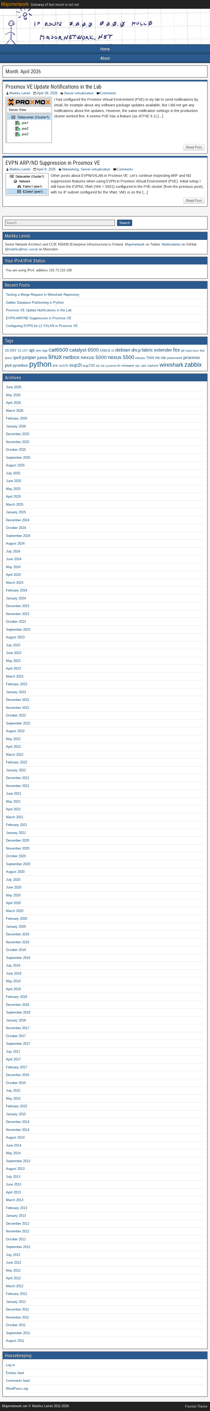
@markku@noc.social (21, 249)
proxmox (191, 357)
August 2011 (15, 1341)
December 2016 (17, 1075)
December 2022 (17, 700)
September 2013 (18, 1161)
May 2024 (13, 567)
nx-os (160, 357)
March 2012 (14, 1286)
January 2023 (16, 692)
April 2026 (13, 403)
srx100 (63, 365)
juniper (29, 357)
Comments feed (17, 1381)
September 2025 (18, 457)
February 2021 (16, 825)
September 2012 (18, 1247)
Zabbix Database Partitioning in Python (35, 302)
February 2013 (16, 1208)
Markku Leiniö (19, 93)
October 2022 (16, 715)
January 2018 (16, 1020)
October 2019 (16, 950)
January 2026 (16, 426)
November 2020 (17, 848)
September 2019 (18, 958)
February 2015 (16, 1106)
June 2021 (13, 793)
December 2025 (17, 434)
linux (55, 356)
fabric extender (157, 350)
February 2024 (16, 590)
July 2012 (13, 1255)
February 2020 (16, 919)
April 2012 (13, 1278)
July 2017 (13, 1052)
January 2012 (16, 1302)
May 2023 (13, 661)
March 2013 (14, 1200)
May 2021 (13, 801)
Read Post (194, 147)
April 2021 (13, 809)
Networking (70, 169)
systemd (111, 365)
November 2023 (17, 614)
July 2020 (13, 880)
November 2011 (17, 1317)
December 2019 (17, 934)
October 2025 (16, 450)
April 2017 (13, 1059)
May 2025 (13, 489)
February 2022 (16, 762)
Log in (10, 1365)
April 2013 (13, 1192)
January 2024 (16, 598)
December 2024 (17, 520)
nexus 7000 (144, 358)
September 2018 (18, 1012)
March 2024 (14, 583)
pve (8, 365)
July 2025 (13, 473)
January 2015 (16, 1114)
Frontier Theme (196, 1406)
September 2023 (18, 629)
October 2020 (16, 856)
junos (42, 357)
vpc (137, 365)
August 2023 (15, 637)
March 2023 (14, 676)
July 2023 (13, 645)
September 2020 (18, 864)
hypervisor (192, 350)
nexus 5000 (94, 357)
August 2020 (15, 872)
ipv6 (17, 357)
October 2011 (16, 1325)
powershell (174, 358)
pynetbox (20, 365)
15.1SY (23, 350)
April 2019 (13, 989)
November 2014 (17, 1130)
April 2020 (13, 903)
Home (105, 49)
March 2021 (14, 817)
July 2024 (13, 551)
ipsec (8, 358)
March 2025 (14, 504)
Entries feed (15, 1373)
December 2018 (17, 1005)
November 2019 (17, 942)
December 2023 (17, 606)
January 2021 (16, 833)
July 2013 (13, 1177)
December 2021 (17, 778)
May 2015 (13, 1098)
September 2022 (18, 723)
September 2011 (18, 1333)
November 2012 (17, 1231)
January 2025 (16, 512)
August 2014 (15, 1137)
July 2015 (13, 1090)
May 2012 (13, 1270)
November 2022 (17, 708)
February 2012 (16, 1294)
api (32, 350)
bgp (45, 350)
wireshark (171, 365)
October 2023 (16, 621)
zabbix (193, 364)
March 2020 (14, 911)
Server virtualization (78, 93)
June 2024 (13, 559)
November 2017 (17, 1028)
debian (122, 350)
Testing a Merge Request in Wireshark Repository (42, 294)
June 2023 (13, 653)
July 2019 (13, 965)
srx (55, 365)
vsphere (153, 365)
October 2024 (16, 528)
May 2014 (13, 1153)
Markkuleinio (171, 244)
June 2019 (13, 973)
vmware (127, 365)
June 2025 (13, 481)
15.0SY (11, 350)
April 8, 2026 (46, 169)
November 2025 (17, 442)
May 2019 (13, 981)
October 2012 (16, 1239)
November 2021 (17, 786)
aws (38, 350)
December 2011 (17, 1309)
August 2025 (15, 465)
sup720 (89, 365)
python (40, 364)
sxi (98, 365)
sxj (102, 365)
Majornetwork (15, 4)
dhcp (136, 350)
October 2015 (16, 1083)
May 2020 (13, 895)
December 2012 (17, 1223)
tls (118, 365)
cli (112, 350)
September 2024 (18, 536)
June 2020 (13, 887)
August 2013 (15, 1169)
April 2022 (13, 747)
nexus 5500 (121, 357)
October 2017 (16, 1036)
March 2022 (14, 754)
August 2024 (15, 543)
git (182, 350)
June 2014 (13, 1145)
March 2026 (14, 411)
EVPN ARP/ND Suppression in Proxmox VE (52, 163)
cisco (105, 350)
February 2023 (16, 684)
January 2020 (16, 926)
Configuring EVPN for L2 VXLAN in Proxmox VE (42, 326)
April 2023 (13, 668)
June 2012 (13, 1262)
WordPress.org (17, 1388)
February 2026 (16, 418)
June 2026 (13, 387)
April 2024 (13, 575)
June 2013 (13, 1184)
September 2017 (18, 1044)
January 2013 (16, 1216)
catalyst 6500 (84, 350)
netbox (71, 357)
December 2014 (17, 1122)
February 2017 (16, 1067)
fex (176, 350)
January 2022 (16, 770)
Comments (108, 93)
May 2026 (13, 395)
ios (202, 350)
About (105, 58)
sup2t (75, 365)
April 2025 (13, 496)
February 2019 (16, 997)
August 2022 (15, 731)
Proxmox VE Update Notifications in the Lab (53, 87)
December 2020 (17, 840)
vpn (143, 365)
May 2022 (13, 739)
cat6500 (58, 350)
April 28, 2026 (47, 93)
